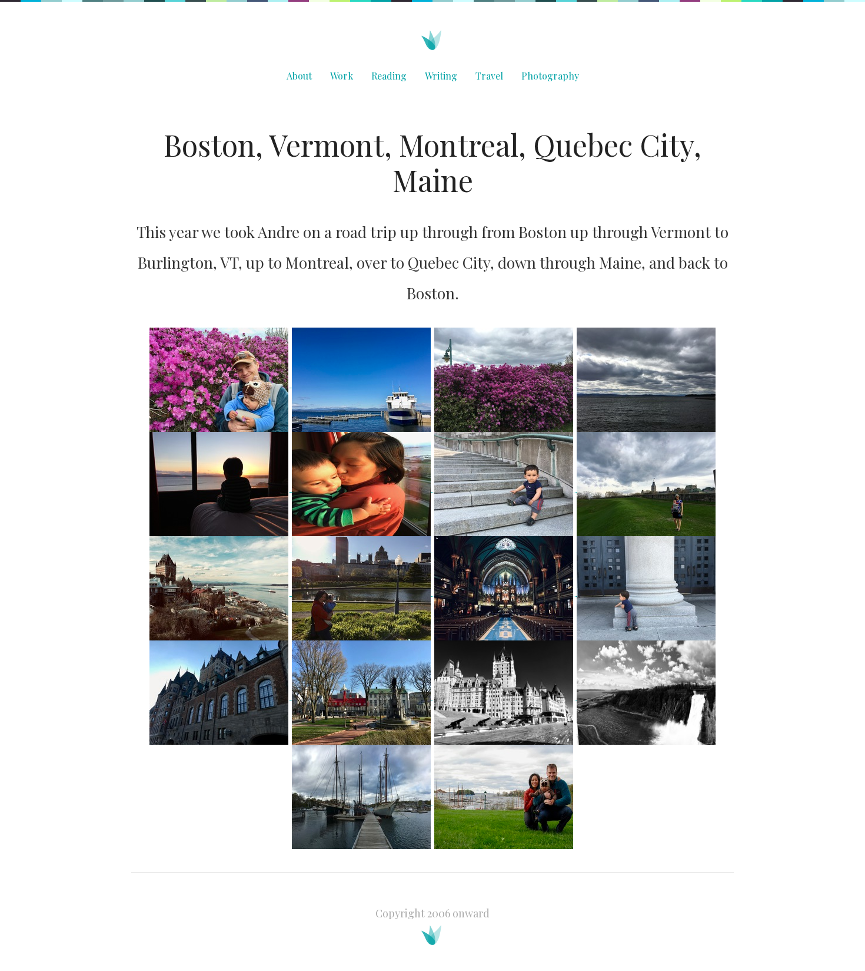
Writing (441, 76)
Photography (550, 76)
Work (341, 76)
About (299, 76)
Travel (489, 76)
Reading (389, 76)
